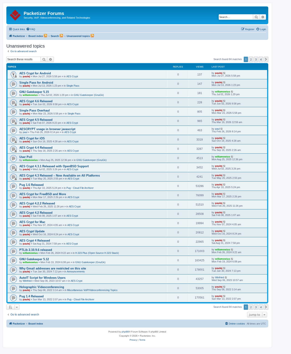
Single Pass (72, 85)
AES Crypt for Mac (32, 222)
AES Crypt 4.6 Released (36, 101)
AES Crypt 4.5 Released (36, 119)
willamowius (30, 95)
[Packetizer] (16, 14)
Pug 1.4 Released (31, 296)
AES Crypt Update (32, 231)
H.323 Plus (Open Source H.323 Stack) (97, 253)
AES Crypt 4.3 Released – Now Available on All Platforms (59, 175)
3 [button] (256, 59)
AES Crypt (72, 76)
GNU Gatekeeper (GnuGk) (89, 95)
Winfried (27, 280)
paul (25, 132)
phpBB (125, 331)
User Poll (25, 157)
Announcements (76, 271)
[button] (266, 59)
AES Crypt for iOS (32, 138)
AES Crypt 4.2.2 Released (37, 203)
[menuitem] (30, 29)
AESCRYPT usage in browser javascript (47, 129)
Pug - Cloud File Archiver (80, 188)
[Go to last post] (224, 73)
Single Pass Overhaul (34, 110)
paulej (26, 76)
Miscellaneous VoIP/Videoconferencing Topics (92, 290)
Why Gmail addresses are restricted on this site (52, 268)
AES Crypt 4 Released (34, 240)
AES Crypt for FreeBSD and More (42, 194)
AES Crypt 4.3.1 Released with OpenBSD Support (54, 166)
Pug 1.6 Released (31, 185)
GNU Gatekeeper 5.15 (34, 92)
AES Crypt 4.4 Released (36, 147)
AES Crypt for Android (35, 73)
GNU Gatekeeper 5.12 (34, 259)
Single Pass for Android (36, 82)
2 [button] (251, 59)
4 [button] (261, 59)
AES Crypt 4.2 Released (36, 212)
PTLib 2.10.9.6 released (35, 250)
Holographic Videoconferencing (41, 287)
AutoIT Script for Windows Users (42, 277)
